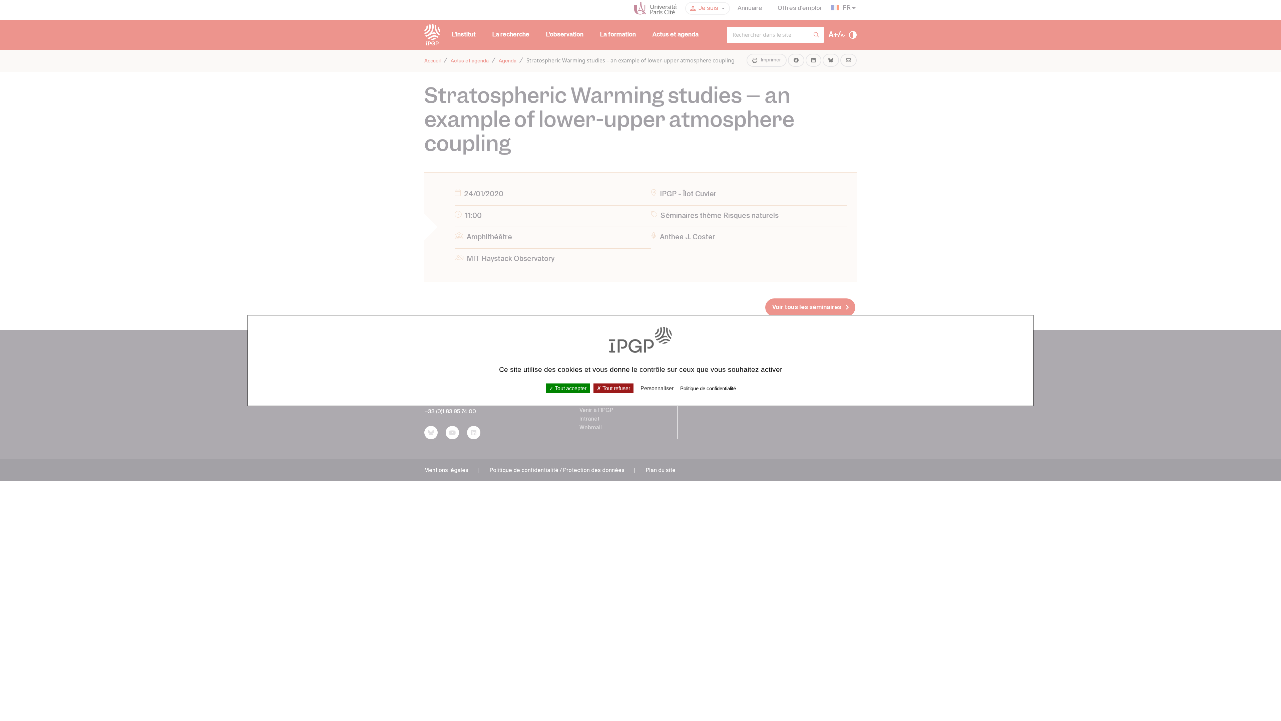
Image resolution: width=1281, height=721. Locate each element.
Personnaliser (657, 388)
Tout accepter (569, 388)
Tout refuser (615, 388)
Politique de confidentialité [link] (708, 388)
